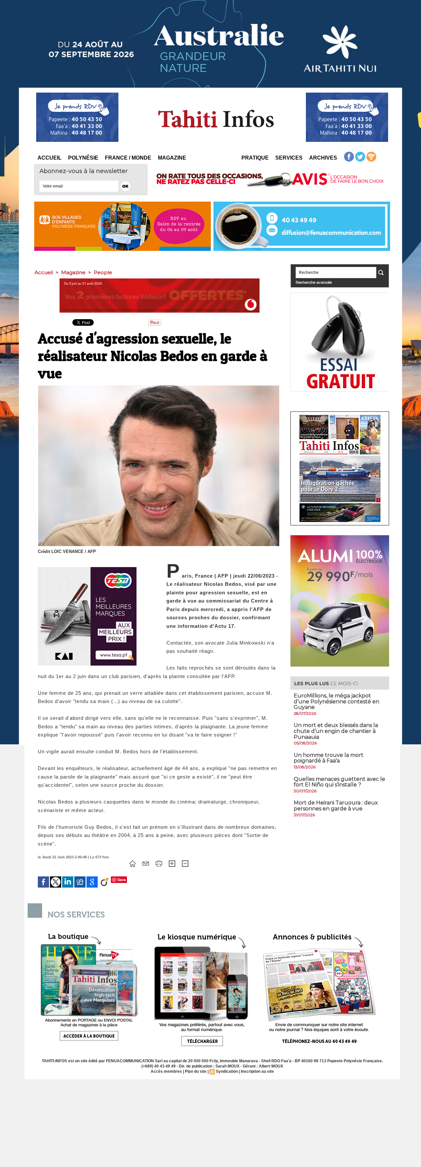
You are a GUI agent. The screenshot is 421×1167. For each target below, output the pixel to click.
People (103, 272)
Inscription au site (257, 1071)
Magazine (172, 158)
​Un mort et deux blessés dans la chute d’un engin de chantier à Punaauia (336, 731)
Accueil (49, 158)
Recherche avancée (314, 282)
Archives (323, 158)
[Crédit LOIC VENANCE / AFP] (158, 387)
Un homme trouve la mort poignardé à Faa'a (328, 758)
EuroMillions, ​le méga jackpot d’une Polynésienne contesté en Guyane (336, 701)
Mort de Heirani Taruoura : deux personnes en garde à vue (336, 806)
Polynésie (83, 158)
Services (289, 158)
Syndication (227, 1071)
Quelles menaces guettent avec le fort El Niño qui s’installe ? (339, 782)
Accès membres (166, 1071)
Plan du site (196, 1071)
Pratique (255, 158)
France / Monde (128, 158)
